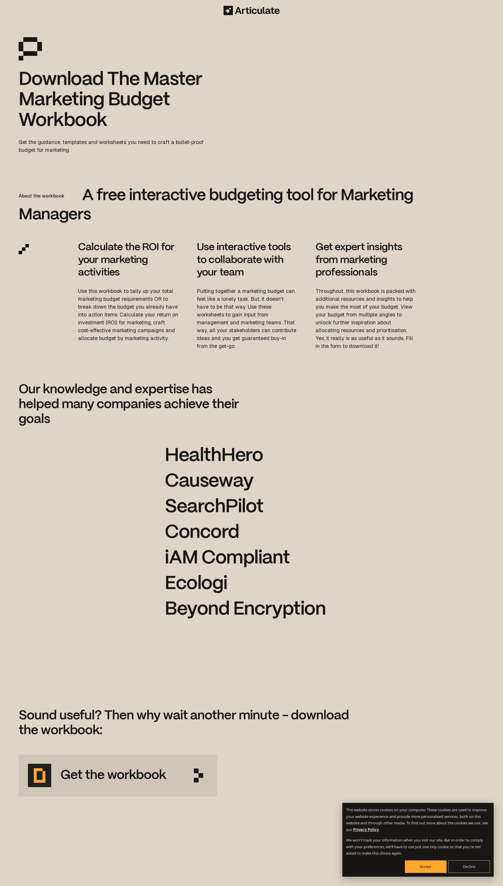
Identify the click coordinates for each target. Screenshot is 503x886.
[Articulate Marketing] (252, 10)
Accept (425, 866)
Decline (469, 866)
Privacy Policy (366, 829)
